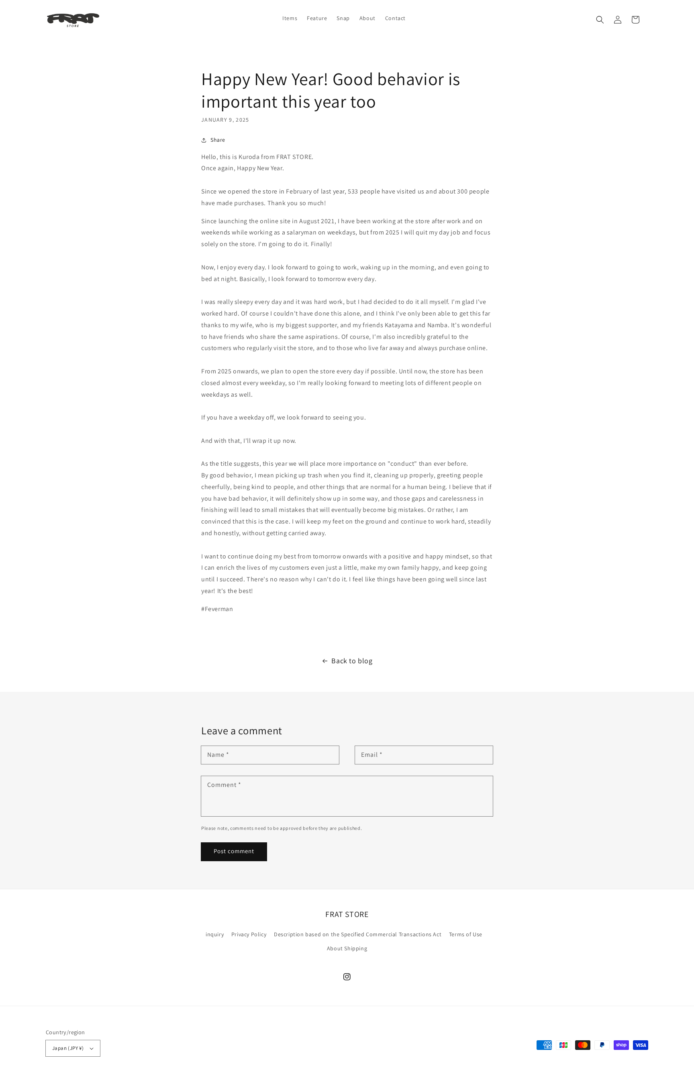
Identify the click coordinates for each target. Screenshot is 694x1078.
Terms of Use (465, 934)
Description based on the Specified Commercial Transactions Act (357, 934)
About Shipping (347, 948)
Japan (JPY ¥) (68, 1048)
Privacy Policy (248, 934)
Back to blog (351, 660)
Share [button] (217, 139)
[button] (600, 20)
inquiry (215, 934)
